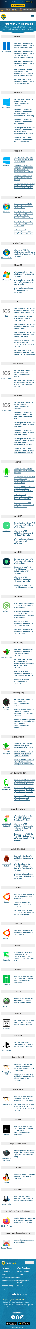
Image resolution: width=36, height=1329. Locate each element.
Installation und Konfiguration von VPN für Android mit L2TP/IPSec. (23, 497)
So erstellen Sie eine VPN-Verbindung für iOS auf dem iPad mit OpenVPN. (24, 433)
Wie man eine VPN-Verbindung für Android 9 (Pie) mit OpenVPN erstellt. (23, 673)
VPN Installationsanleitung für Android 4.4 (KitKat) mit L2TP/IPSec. (24, 876)
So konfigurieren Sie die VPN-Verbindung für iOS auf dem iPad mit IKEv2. (24, 425)
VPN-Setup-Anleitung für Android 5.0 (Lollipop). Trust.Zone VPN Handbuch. (24, 818)
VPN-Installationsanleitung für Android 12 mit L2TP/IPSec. (24, 541)
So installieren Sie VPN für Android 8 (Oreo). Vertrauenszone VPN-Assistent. (23, 702)
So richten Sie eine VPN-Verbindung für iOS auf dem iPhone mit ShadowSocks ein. (24, 352)
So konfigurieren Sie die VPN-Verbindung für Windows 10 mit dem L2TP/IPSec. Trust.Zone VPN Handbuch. (24, 131)
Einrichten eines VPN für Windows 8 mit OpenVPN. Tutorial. (23, 178)
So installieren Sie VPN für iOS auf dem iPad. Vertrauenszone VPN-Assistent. (23, 406)
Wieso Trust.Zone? (23, 1268)
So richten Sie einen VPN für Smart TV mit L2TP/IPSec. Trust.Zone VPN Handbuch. (24, 1022)
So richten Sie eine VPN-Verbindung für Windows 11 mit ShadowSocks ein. (24, 81)
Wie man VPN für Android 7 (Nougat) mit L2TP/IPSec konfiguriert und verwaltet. (24, 762)
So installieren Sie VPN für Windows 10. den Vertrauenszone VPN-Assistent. (23, 103)
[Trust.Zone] (3, 16)
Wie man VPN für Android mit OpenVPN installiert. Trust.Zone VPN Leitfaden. (24, 489)
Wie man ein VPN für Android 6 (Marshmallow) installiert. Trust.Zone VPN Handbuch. (24, 782)
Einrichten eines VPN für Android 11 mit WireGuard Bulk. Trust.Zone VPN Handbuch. (23, 570)
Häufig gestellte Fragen (23, 1281)
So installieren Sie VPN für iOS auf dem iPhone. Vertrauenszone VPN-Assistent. (23, 373)
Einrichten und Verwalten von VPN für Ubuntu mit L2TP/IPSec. (23, 904)
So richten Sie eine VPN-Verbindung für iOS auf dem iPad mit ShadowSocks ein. (24, 451)
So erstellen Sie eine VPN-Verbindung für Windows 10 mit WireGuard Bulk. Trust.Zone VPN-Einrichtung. (24, 113)
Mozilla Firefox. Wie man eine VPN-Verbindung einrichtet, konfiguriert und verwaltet (24, 1220)
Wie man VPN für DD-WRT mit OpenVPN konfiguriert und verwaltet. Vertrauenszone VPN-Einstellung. (23, 1130)
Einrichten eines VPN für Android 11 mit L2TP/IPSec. (23, 586)
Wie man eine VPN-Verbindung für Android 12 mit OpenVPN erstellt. (23, 533)
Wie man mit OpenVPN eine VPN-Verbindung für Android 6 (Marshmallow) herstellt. (24, 790)
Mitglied (5, 1289)
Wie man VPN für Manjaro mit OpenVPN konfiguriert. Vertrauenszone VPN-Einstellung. (23, 979)
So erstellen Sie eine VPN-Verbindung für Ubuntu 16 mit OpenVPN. (23, 932)
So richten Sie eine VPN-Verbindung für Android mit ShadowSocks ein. (24, 505)
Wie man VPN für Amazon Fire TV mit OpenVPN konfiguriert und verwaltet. (24, 1098)
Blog (18, 1277)
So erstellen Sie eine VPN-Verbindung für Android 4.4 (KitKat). (24, 858)
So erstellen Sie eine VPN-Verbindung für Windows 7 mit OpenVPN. (23, 224)
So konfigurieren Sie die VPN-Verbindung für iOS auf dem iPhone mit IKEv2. (24, 326)
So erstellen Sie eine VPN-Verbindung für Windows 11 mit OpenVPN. (24, 63)
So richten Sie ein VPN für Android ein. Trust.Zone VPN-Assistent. (24, 471)
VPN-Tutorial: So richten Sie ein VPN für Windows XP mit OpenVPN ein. (24, 282)
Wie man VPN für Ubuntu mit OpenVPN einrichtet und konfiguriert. (24, 896)
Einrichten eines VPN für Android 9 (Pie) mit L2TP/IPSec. (23, 681)
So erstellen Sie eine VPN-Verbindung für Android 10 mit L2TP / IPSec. (23, 631)
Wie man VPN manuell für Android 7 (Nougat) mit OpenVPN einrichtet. (23, 754)
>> (14, 11)
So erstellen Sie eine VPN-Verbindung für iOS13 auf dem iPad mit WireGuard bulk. (23, 416)
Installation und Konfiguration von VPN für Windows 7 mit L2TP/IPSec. (23, 232)
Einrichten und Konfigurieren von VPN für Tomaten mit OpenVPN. (24, 1176)
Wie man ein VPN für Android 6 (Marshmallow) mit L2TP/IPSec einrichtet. (24, 798)
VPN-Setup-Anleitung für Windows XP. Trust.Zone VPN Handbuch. (24, 274)
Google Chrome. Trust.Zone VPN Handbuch (24, 1241)
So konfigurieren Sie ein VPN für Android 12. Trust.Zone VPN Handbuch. (24, 525)
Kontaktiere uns (23, 1271)
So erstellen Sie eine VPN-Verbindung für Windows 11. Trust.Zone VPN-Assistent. (24, 45)
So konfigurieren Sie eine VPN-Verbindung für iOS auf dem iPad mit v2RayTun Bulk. (24, 318)
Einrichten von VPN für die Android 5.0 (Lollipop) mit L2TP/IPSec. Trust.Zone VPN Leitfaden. (24, 837)
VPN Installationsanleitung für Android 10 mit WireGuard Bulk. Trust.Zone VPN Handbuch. (24, 614)
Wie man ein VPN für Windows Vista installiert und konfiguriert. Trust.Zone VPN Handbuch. (24, 253)
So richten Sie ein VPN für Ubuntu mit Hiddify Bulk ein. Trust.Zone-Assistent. (24, 912)
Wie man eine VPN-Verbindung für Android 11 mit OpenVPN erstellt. (23, 579)
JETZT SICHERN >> (18, 5)
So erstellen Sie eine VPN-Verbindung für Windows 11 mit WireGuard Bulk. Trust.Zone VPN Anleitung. (24, 54)
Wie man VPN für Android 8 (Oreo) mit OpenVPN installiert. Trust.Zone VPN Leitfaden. (24, 712)
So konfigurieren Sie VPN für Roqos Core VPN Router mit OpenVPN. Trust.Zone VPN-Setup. (24, 1153)
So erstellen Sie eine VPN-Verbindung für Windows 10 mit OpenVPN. (24, 122)
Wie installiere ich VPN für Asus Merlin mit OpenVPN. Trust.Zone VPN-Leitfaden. (23, 1198)
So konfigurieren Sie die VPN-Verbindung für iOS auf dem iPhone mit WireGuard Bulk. (24, 310)
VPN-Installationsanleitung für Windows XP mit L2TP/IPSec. (24, 290)
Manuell (20, 1286)
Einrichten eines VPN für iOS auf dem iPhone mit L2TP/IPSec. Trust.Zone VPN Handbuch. (24, 343)
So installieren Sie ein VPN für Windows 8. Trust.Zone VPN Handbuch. (23, 160)
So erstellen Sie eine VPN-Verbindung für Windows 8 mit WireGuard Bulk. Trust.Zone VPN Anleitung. (23, 169)
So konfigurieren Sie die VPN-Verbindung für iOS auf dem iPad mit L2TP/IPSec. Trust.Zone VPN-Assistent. (24, 442)
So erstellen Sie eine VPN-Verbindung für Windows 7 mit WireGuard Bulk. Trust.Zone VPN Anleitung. (23, 215)
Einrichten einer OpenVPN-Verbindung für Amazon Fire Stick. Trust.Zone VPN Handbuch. (24, 1077)
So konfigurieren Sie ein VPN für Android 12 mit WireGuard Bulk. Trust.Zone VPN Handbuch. (24, 480)
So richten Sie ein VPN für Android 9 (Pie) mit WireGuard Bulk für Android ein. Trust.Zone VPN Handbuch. (24, 663)
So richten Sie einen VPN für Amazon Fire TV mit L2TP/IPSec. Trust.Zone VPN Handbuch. (24, 1107)
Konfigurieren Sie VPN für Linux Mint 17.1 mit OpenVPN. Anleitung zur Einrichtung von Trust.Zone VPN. (24, 956)
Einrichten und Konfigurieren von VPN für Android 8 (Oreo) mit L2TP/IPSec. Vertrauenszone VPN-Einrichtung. (24, 723)
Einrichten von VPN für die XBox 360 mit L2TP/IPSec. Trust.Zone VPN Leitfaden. (23, 1000)
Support (20, 1274)
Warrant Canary (7, 1286)
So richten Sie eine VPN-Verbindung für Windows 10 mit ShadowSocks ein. (24, 140)
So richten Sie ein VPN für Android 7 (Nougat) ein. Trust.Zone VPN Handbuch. (24, 746)
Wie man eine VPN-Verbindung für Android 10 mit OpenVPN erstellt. (23, 623)
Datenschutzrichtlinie (9, 1280)
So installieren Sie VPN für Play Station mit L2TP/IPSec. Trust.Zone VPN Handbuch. (24, 1044)
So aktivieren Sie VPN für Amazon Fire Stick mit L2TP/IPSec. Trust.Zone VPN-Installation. (24, 1067)
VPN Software (7, 1271)
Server (4, 1274)
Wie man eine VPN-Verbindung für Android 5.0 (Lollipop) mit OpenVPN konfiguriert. (24, 827)
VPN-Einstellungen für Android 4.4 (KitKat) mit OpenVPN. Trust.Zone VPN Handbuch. (23, 867)
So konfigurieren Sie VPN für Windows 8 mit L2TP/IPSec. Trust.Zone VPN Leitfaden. (24, 186)
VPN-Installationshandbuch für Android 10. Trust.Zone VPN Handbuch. (24, 605)
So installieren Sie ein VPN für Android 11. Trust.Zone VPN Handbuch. (23, 561)
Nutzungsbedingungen (9, 1277)
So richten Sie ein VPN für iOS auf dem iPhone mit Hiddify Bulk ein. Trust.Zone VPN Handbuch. (24, 383)
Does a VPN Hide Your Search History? (16, 1302)
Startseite (5, 1268)
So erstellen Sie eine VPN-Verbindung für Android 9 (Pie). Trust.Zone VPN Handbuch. (23, 652)
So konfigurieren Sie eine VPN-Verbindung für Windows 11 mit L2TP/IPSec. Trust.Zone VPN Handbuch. (24, 72)
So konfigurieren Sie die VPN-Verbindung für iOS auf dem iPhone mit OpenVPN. (24, 334)
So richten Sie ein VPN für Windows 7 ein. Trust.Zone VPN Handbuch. (23, 206)
